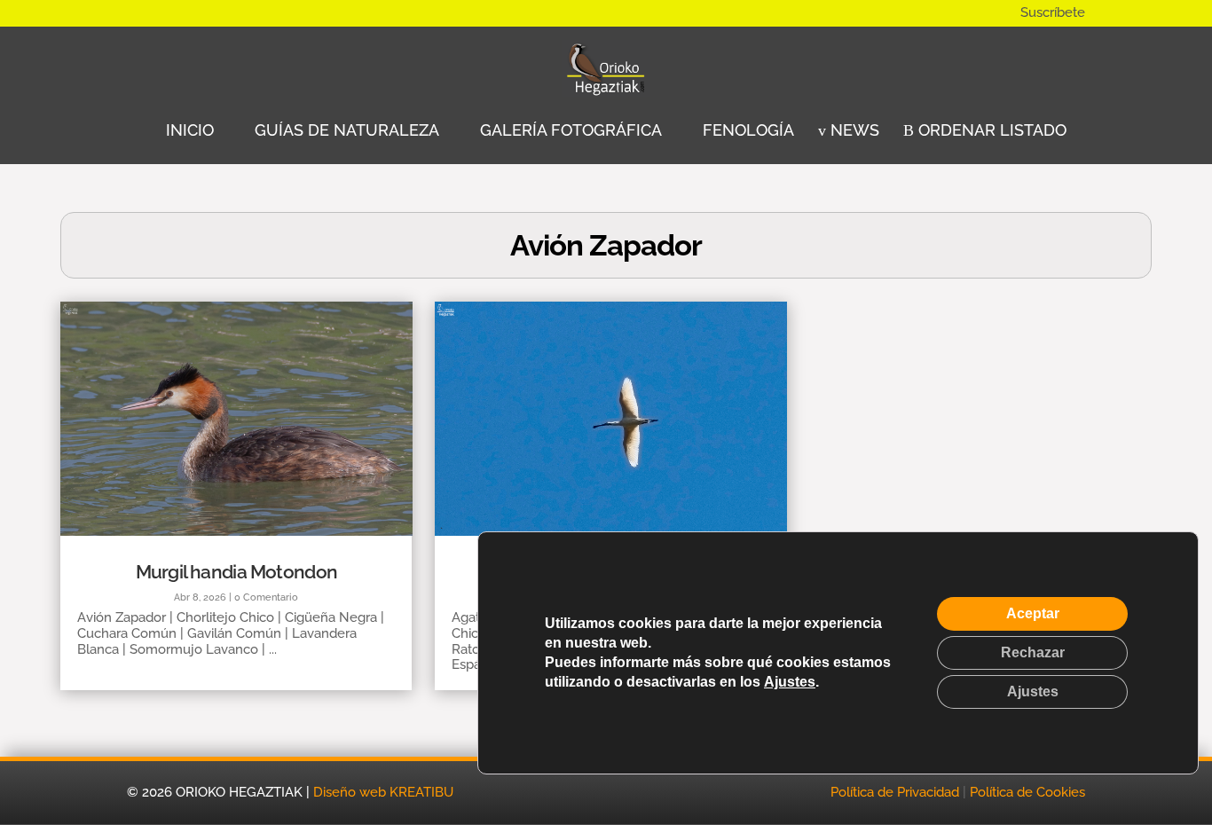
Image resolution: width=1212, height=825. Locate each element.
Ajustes (789, 681)
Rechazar (1033, 652)
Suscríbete (1052, 12)
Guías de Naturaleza (344, 130)
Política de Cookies (1027, 792)
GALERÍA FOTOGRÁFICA (569, 130)
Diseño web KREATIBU (383, 792)
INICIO (187, 130)
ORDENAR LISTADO (990, 130)
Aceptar (1032, 613)
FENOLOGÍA (746, 130)
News (852, 130)
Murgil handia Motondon (237, 572)
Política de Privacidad (894, 792)
